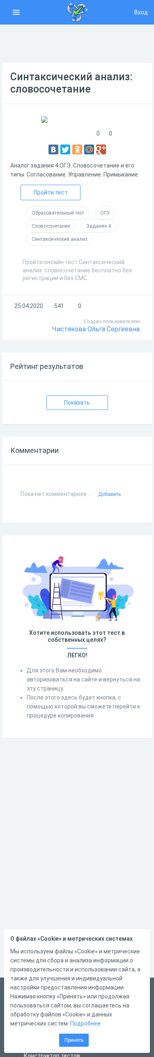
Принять (73, 1040)
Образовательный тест (58, 213)
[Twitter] (65, 149)
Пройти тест (51, 192)
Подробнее (85, 1023)
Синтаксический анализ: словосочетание (71, 83)
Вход (141, 12)
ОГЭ (105, 213)
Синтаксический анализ (59, 239)
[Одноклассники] (77, 149)
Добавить (109, 494)
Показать (77, 402)
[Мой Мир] (89, 149)
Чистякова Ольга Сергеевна (96, 329)
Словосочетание (51, 226)
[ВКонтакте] (53, 149)
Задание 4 (98, 226)
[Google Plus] (101, 149)
